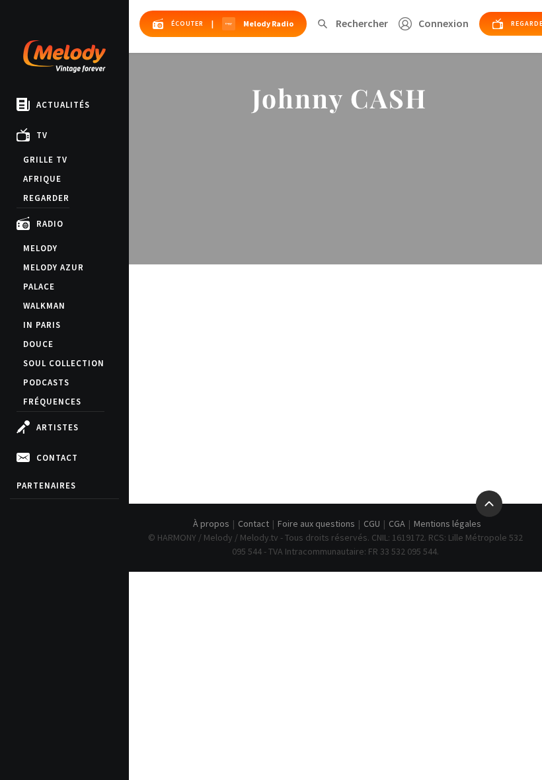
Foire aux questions (316, 523)
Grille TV (45, 159)
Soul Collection (63, 363)
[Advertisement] (335, 363)
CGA (397, 523)
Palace (39, 286)
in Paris (42, 325)
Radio (49, 223)
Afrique (42, 178)
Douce (38, 344)
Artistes (57, 427)
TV (42, 135)
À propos (211, 523)
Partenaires (46, 485)
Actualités (63, 104)
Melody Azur (53, 267)
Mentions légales (447, 523)
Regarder (46, 198)
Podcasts (46, 382)
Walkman (44, 305)
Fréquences (52, 401)
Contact (57, 457)
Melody (40, 248)
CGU (372, 523)
